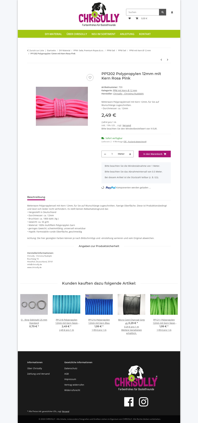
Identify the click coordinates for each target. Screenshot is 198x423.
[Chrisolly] (99, 15)
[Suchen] (162, 12)
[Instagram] (143, 401)
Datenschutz (70, 368)
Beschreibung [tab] (36, 197)
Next (172, 314)
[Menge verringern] (105, 154)
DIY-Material (53, 34)
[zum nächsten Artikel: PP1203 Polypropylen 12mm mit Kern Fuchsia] (167, 59)
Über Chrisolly (77, 34)
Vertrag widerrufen (74, 384)
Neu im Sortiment (103, 34)
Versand (127, 125)
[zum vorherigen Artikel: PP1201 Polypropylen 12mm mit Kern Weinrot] (161, 59)
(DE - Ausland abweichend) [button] (134, 141)
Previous (25, 314)
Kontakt (145, 34)
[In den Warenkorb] (29, 70)
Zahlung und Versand (38, 373)
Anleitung (127, 34)
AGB (66, 373)
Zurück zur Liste (36, 50)
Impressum (70, 379)
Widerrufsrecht (72, 390)
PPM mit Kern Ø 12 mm (125, 90)
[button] (172, 12)
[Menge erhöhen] (130, 154)
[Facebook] (128, 401)
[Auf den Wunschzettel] (90, 77)
